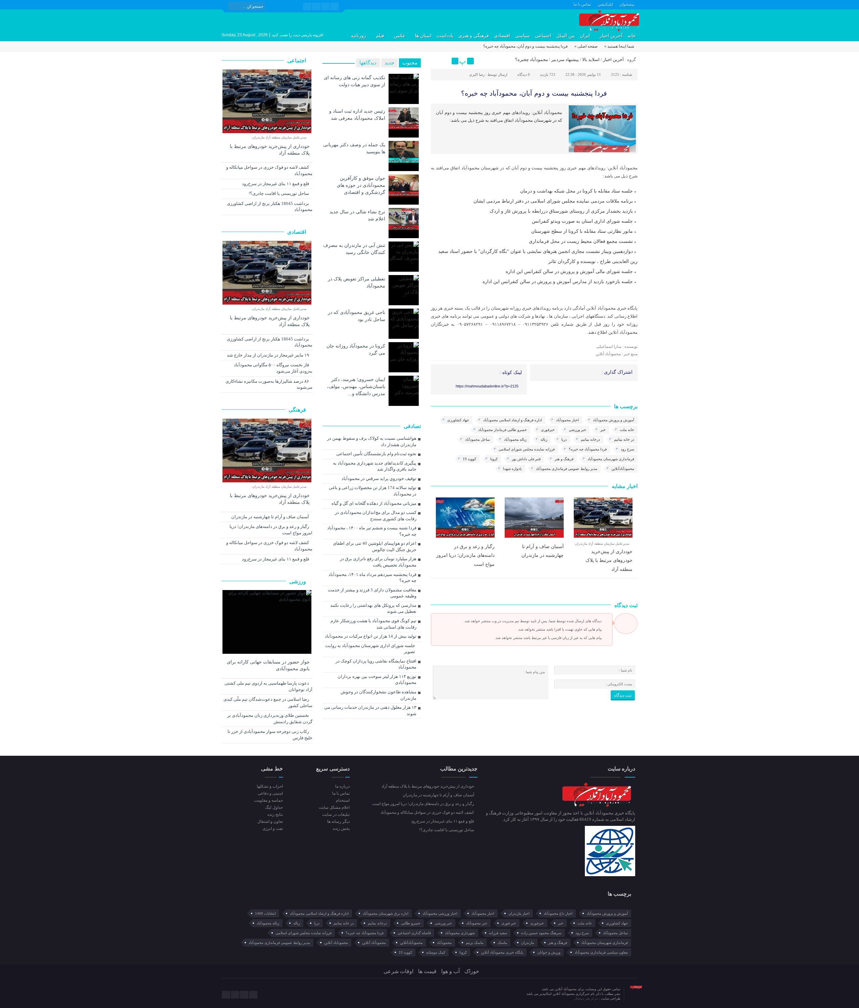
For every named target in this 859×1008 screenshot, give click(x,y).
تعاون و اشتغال (270, 821)
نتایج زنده (275, 814)
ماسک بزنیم (475, 943)
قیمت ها (427, 971)
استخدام (342, 800)
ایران (585, 35)
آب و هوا (450, 971)
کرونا (494, 459)
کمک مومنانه (435, 952)
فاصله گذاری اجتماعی (414, 933)
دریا (564, 439)
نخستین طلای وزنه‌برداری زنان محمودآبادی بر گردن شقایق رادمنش (269, 718)
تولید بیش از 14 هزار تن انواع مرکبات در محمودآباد (370, 636)
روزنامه (358, 35)
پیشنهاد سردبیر (565, 59)
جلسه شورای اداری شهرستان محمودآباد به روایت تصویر (370, 648)
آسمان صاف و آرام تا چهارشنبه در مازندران (270, 516)
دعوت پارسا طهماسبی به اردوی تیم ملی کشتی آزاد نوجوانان (268, 686)
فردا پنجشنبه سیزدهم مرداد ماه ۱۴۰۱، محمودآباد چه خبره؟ (372, 577)
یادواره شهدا (512, 469)
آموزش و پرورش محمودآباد (613, 420)
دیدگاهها (367, 62)
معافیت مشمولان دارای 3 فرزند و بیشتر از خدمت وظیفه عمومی (372, 593)
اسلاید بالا (591, 59)
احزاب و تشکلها (270, 786)
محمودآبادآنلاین (622, 469)
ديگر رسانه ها (338, 821)
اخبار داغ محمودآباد (558, 913)
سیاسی (522, 35)
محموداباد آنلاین (336, 943)
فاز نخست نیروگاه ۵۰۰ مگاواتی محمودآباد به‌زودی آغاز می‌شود (273, 368)
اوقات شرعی (398, 971)
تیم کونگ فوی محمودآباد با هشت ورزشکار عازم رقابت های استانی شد (373, 624)
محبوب (409, 62)
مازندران (527, 943)
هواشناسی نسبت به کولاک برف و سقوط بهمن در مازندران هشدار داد (371, 441)
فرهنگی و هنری (473, 35)
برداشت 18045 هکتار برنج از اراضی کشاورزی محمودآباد (269, 206)
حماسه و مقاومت (268, 800)
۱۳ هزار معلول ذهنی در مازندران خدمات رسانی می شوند (370, 710)
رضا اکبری (477, 74)
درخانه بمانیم (590, 439)
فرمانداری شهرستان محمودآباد (611, 459)
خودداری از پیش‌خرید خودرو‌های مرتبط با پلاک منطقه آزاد (609, 560)
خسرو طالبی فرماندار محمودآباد (502, 430)
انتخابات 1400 (265, 913)
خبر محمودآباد (476, 923)
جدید (389, 62)
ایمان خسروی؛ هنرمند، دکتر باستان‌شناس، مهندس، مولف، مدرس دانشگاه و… (356, 386)
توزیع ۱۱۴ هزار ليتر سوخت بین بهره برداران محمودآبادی (377, 679)
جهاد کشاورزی (458, 420)
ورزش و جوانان (548, 952)
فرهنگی (298, 410)
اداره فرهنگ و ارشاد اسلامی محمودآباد (512, 420)
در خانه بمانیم (624, 439)
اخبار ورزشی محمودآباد (439, 913)
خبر (603, 430)
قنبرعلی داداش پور (526, 459)
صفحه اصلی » (586, 46)
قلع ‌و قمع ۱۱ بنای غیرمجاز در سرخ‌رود (276, 183)
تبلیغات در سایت (335, 814)
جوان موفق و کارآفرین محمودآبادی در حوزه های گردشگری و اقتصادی (361, 185)
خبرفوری (548, 430)
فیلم (380, 35)
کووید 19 (469, 459)
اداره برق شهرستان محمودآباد (385, 913)
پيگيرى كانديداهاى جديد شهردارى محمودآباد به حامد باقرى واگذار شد (374, 466)
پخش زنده (341, 828)
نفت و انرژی (272, 828)
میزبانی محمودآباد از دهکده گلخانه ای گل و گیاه (374, 503)
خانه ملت (627, 430)
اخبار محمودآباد (567, 420)
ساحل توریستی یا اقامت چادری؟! (279, 193)
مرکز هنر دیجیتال (586, 998)
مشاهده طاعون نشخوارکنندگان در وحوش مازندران (378, 695)
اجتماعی (543, 35)
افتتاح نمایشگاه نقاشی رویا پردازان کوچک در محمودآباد (376, 664)
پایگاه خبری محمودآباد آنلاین (502, 952)
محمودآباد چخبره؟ (531, 59)
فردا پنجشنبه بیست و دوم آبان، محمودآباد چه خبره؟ (534, 93)
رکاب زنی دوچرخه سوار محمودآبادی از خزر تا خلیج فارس (270, 734)
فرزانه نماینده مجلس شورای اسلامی (527, 449)
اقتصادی (502, 35)
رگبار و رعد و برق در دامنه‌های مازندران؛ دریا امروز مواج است (465, 555)
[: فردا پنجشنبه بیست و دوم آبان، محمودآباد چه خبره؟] (437, 61)
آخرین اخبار (611, 35)
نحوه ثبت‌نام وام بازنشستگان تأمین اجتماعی (376, 453)
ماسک (502, 943)
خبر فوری (508, 923)
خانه (631, 35)
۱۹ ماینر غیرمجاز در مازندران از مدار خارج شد (268, 355)
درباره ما (342, 786)
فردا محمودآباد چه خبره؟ (588, 449)
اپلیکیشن (605, 4)
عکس (399, 35)
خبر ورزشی (577, 430)
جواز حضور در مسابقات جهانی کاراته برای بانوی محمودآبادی (268, 665)
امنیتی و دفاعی (270, 793)
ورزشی (298, 581)
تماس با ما (582, 4)
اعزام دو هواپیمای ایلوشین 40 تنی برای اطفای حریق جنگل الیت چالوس (374, 546)
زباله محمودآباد (515, 439)
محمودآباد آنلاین (374, 943)
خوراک (471, 971)
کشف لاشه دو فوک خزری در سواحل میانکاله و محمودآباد (269, 170)
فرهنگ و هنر (564, 459)
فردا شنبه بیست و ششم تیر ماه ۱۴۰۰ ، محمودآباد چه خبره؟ (371, 531)
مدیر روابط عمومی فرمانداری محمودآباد (566, 469)
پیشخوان (626, 4)
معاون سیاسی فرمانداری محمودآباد (601, 952)
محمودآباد (444, 943)
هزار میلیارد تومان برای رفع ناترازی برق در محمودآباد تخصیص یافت (378, 562)
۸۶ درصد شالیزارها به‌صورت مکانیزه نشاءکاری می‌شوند (268, 384)
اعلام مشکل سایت (334, 807)
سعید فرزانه (498, 933)
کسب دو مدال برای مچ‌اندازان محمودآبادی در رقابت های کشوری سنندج (375, 515)
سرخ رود (627, 449)
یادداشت (445, 35)
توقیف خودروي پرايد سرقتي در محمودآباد (379, 478)
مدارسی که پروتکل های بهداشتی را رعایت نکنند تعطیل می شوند (373, 608)
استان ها (423, 35)
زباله (544, 439)
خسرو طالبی (410, 923)
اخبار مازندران (518, 913)
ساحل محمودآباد (477, 439)
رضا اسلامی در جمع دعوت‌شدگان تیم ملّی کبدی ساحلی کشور (267, 702)
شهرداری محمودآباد (460, 933)
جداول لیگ (274, 807)
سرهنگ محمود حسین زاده (541, 933)
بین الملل (565, 35)
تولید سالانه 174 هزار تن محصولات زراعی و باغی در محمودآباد (372, 490)
